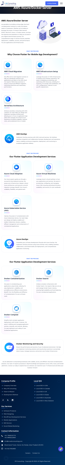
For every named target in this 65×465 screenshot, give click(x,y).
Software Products (10, 411)
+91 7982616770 (10, 435)
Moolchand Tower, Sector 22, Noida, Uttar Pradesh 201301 (23, 445)
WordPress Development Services (15, 417)
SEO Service (8, 423)
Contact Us (36, 453)
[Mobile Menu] (61, 3)
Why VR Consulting (10, 388)
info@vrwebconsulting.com (13, 441)
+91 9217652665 (10, 449)
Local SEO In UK (41, 392)
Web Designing (9, 414)
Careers (27, 453)
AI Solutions (51, 3)
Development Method (11, 395)
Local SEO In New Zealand (44, 401)
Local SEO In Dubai (42, 395)
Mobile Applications (10, 420)
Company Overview (10, 385)
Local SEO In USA (42, 385)
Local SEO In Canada (43, 388)
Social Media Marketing (11, 426)
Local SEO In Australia (43, 398)
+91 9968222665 (10, 437)
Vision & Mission (9, 392)
